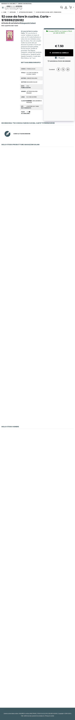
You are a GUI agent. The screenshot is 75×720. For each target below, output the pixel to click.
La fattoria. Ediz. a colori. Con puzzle (38, 503)
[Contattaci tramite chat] (61, 7)
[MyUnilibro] (66, 7)
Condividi (52, 69)
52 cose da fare (31, 97)
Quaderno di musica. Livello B (37, 457)
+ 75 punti (61, 58)
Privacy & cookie (49, 716)
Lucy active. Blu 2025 (37, 312)
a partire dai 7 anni (32, 106)
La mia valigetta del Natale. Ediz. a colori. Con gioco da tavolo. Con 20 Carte (37, 639)
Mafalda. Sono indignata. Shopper (37, 221)
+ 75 (27, 112)
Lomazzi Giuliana (31, 78)
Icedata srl (41, 716)
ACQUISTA (38, 189)
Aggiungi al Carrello (60, 53)
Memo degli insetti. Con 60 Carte (37, 548)
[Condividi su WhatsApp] (68, 69)
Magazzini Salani (31, 82)
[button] (71, 7)
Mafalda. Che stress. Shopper (37, 175)
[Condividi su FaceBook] (58, 69)
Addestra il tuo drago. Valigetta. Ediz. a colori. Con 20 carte (37, 685)
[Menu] (2, 8)
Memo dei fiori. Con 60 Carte (37, 594)
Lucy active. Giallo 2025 (37, 266)
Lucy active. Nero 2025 (37, 357)
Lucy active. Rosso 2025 (37, 403)
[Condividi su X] (63, 69)
